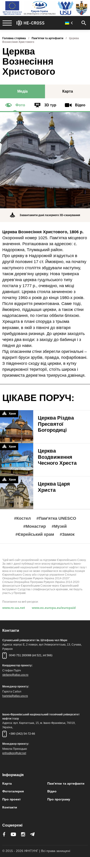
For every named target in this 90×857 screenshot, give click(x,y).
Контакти (9, 807)
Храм (12, 413)
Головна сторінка (14, 38)
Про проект (11, 799)
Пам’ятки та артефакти (47, 38)
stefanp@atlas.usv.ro (15, 674)
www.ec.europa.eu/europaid (54, 608)
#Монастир (34, 526)
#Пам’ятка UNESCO (56, 518)
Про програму (58, 799)
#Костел (22, 518)
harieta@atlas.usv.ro (15, 696)
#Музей (59, 526)
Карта (7, 783)
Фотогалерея (13, 791)
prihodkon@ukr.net (14, 753)
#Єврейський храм (34, 534)
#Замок (67, 534)
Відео (52, 791)
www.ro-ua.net (13, 608)
